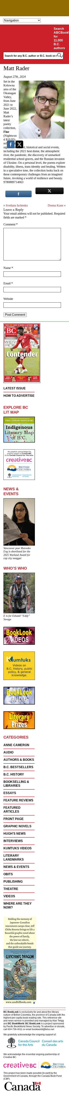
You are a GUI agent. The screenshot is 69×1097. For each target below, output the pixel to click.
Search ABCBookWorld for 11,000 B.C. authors (61, 38)
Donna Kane (55, 205)
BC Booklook (35, 8)
